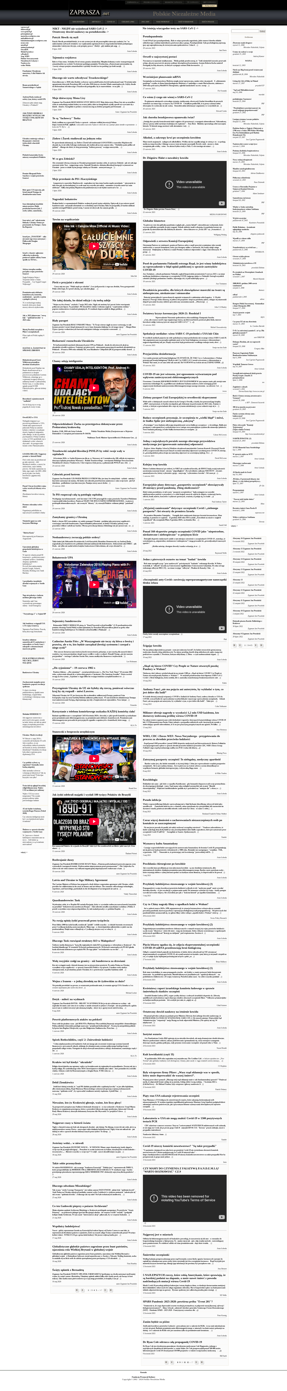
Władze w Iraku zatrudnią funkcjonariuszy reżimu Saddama (246, 208)
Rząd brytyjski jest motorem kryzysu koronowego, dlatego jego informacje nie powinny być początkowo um (184, 1261)
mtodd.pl (24, 45)
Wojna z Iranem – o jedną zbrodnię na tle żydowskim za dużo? (88, 981)
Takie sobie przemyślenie (66, 1163)
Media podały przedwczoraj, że (184, 63)
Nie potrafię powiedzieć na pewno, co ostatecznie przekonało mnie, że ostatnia (82, 985)
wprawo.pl (25, 27)
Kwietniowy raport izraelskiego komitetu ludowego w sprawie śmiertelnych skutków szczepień (178, 990)
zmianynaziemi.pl (27, 47)
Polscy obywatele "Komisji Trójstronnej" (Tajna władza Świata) (243, 427)
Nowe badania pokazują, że (185, 427)
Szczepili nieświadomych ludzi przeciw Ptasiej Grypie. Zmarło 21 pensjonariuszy (247, 375)
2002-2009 (145, 22)
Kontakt (143, 1372)
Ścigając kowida (152, 645)
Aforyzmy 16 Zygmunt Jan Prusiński (247, 538)
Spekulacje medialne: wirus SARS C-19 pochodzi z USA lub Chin (181, 333)
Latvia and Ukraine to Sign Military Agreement (79, 880)
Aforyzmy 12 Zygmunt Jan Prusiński (247, 590)
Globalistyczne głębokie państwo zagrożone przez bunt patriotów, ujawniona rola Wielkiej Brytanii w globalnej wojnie (90, 1248)
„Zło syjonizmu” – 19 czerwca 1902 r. (74, 667)
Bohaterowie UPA (62, 557)
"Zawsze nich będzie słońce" (244, 499)
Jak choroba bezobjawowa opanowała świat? (169, 117)
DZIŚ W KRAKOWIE (185, 22)
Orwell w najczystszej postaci (160, 56)
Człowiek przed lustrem (66, 474)
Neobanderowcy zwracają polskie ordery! (76, 537)
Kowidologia (150, 779)
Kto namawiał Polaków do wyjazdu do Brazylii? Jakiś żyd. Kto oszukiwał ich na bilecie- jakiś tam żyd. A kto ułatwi (93, 847)
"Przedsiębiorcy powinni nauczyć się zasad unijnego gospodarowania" (247, 109)
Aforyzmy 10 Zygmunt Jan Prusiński (247, 611)
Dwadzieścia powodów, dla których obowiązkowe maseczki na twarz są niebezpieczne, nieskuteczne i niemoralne (184, 292)
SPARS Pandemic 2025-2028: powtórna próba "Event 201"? (178, 1301)
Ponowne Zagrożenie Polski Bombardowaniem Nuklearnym (245, 354)
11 (185, 1362)
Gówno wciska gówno (241, 256)
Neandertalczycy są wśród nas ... (245, 247)
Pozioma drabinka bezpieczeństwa (246, 151)
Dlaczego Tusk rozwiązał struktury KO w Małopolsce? (83, 940)
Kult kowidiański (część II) (158, 1054)
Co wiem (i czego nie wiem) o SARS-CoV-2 (167, 97)
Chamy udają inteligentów (67, 361)
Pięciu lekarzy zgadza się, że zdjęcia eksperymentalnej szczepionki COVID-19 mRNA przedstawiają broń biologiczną (181, 946)
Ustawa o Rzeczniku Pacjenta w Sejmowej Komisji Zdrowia (245, 188)
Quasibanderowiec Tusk (66, 900)
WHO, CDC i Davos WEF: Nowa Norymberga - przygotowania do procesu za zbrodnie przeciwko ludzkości (181, 738)
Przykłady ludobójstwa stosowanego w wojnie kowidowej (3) (178, 883)
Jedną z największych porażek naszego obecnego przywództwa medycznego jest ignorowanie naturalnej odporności (179, 443)
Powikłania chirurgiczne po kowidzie (164, 863)
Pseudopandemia (152, 36)
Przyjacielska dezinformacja (159, 353)
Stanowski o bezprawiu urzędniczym (73, 731)
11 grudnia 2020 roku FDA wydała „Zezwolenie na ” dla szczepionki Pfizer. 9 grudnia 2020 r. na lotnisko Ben (182, 517)
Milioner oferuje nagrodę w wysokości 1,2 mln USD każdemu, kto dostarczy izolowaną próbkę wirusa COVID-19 (181, 714)
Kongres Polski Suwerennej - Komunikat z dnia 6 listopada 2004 (248, 305)
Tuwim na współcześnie (65, 219)
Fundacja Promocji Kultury (143, 1377)
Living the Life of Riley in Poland (245, 81)
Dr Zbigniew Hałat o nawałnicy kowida (165, 157)
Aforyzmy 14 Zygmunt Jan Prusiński (247, 559)
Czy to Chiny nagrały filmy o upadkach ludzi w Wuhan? (175, 904)
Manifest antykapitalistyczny (244, 169)
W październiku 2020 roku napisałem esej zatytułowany (165, 1059)
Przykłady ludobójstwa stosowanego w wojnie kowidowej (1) (178, 968)
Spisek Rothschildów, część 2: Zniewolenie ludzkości (82, 1039)
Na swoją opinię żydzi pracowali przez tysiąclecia (80, 920)
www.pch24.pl (26, 32)
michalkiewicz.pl (27, 38)
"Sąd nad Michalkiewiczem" (244, 90)
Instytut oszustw (152, 1034)
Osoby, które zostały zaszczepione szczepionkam (161, 634)
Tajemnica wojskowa (64, 57)
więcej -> (24, 852)
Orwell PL (25, 50)
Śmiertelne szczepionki (156, 1254)
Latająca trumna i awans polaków (246, 119)
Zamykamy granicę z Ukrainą (69, 517)
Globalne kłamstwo (154, 220)
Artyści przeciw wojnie (241, 313)
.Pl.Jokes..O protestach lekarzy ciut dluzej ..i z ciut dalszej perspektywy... (247, 480)
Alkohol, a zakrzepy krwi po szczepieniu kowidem (172, 137)
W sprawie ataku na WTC (243, 454)
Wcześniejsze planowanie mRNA (162, 76)
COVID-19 (111, 22)
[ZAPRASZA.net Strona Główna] (85, 16)
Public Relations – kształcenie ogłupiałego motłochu (244, 228)
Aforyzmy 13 (238, 580)
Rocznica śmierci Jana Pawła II (245, 508)
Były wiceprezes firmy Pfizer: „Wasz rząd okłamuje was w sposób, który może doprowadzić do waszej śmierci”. (181, 1074)
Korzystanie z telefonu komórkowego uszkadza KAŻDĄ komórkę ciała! (93, 711)
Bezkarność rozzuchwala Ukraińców (73, 340)
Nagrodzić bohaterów (64, 199)
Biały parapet (60, 320)
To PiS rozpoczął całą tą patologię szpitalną (77, 494)
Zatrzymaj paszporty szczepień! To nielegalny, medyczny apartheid (181, 759)
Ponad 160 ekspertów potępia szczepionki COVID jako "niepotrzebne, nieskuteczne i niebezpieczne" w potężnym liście (183, 533)
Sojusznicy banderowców (66, 621)
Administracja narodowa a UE (244, 263)
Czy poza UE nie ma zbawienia (244, 322)
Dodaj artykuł (210, 6)
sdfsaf (235, 295)
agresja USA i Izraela (120, 985)
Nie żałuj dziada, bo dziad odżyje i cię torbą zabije (81, 300)
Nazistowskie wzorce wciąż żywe (245, 144)
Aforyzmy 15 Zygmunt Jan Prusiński (247, 549)
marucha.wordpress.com (30, 36)
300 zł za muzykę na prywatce (244, 407)
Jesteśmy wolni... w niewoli (68, 1143)
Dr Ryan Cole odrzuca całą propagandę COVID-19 (172, 1341)
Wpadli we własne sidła (242, 238)
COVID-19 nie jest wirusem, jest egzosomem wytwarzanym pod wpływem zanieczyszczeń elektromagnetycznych (180, 376)
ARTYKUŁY (96, 22)
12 (188, 1362)
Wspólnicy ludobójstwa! (66, 1226)
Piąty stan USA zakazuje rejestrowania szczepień (171, 1095)
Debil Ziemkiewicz (63, 1082)
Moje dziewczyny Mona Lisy (68, 98)
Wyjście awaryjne (239, 218)
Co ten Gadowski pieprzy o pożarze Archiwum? (80, 1206)
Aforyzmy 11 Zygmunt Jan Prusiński (247, 600)
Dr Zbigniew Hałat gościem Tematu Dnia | (159, 209)
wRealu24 (24, 54)
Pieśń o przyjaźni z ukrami (67, 282)
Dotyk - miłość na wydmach (68, 999)
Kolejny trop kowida (155, 464)
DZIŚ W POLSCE (208, 22)
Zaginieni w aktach (240, 387)
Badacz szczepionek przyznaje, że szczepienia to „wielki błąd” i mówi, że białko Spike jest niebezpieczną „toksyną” (183, 419)
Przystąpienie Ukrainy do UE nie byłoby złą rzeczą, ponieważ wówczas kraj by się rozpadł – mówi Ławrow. (93, 690)
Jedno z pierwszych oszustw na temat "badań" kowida (174, 559)
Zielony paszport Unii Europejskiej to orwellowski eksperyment (180, 397)
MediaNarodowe (27, 52)
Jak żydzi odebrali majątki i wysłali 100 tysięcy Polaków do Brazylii (91, 794)
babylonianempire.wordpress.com (34, 41)
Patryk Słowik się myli (65, 37)
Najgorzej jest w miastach (158, 1234)
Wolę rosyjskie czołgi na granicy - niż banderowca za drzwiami (88, 961)
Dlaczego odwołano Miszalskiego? (71, 1185)
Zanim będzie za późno (156, 1321)
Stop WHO (25, 56)
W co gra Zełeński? (63, 158)
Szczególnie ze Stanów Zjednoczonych (184, 829)
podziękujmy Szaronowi (242, 99)
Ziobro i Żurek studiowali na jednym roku (76, 138)
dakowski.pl (25, 29)
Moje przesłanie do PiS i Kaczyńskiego (74, 178)
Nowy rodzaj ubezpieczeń (242, 160)
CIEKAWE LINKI (128, 22)
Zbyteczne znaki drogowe (242, 43)
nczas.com (25, 43)
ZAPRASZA (151, 2)
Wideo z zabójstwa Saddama (244, 517)
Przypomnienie (238, 490)
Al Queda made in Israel (242, 472)
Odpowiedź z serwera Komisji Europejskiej (168, 241)
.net (133, 2)
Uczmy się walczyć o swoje (243, 52)
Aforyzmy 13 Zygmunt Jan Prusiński (247, 569)
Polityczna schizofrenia (241, 178)
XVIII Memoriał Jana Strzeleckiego (246, 447)
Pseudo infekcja (152, 799)
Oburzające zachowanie (242, 463)
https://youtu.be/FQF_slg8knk (63, 125)
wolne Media (25, 65)
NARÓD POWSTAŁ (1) (242, 438)
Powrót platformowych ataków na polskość (77, 1019)
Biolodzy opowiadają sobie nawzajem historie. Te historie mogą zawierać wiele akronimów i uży (184, 124)
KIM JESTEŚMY (79, 22)
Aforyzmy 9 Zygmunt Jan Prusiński (246, 634)
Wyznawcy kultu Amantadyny (160, 843)
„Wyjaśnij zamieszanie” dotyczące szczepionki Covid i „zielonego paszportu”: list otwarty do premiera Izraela (180, 510)
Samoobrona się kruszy (242, 198)
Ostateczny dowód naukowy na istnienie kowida (170, 1011)
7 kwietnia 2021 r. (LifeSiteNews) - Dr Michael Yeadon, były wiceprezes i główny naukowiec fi (184, 1082)
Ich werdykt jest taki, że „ (184, 998)
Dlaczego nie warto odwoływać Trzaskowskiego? (80, 77)
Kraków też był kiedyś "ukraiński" (72, 1062)
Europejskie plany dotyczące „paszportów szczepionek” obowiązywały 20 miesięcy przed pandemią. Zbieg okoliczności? (183, 486)
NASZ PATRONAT (163, 22)
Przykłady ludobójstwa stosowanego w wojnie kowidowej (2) (178, 924)
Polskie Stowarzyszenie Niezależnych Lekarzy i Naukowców (29, 61)
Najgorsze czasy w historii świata (71, 1122)
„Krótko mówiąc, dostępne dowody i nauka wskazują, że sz (174, 546)
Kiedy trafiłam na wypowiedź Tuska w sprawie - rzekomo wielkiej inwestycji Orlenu (84, 122)
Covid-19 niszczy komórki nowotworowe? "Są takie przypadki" (180, 1145)
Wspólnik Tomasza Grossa (243, 364)
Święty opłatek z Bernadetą (68, 1269)
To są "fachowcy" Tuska (66, 118)
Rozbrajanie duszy (63, 859)
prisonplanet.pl (26, 34)
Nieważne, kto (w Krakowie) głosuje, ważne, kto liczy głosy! (86, 1102)
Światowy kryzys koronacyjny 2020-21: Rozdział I (172, 313)
